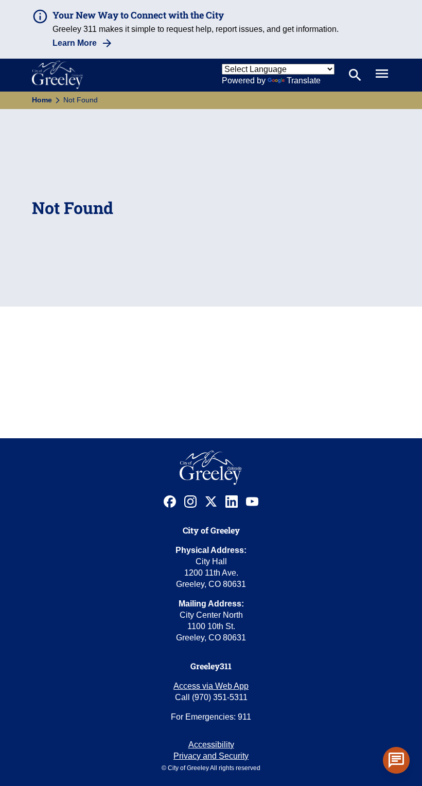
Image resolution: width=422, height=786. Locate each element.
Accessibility (211, 744)
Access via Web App (211, 686)
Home (42, 100)
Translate (304, 80)
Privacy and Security (211, 756)
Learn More (74, 43)
